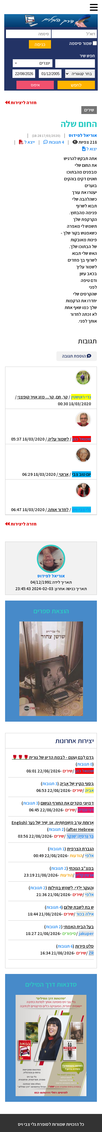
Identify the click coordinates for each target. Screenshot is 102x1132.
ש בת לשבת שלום (79, 907)
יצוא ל (91, 149)
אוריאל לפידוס (51, 576)
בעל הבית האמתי (78, 927)
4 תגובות (53, 907)
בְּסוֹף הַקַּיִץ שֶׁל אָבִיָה (77, 784)
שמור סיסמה (81, 43)
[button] (94, 8)
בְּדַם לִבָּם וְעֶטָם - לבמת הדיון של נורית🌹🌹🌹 (53, 757)
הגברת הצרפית (80, 849)
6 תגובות (65, 946)
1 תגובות (57, 849)
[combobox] (32, 63)
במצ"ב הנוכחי (81, 868)
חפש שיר (87, 56)
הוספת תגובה (74, 356)
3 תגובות (50, 784)
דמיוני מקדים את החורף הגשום (67, 803)
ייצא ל (29, 142)
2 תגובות (56, 829)
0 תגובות (84, 764)
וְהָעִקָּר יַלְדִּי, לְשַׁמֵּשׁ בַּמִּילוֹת (71, 888)
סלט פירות (84, 946)
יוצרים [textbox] (44, 63)
